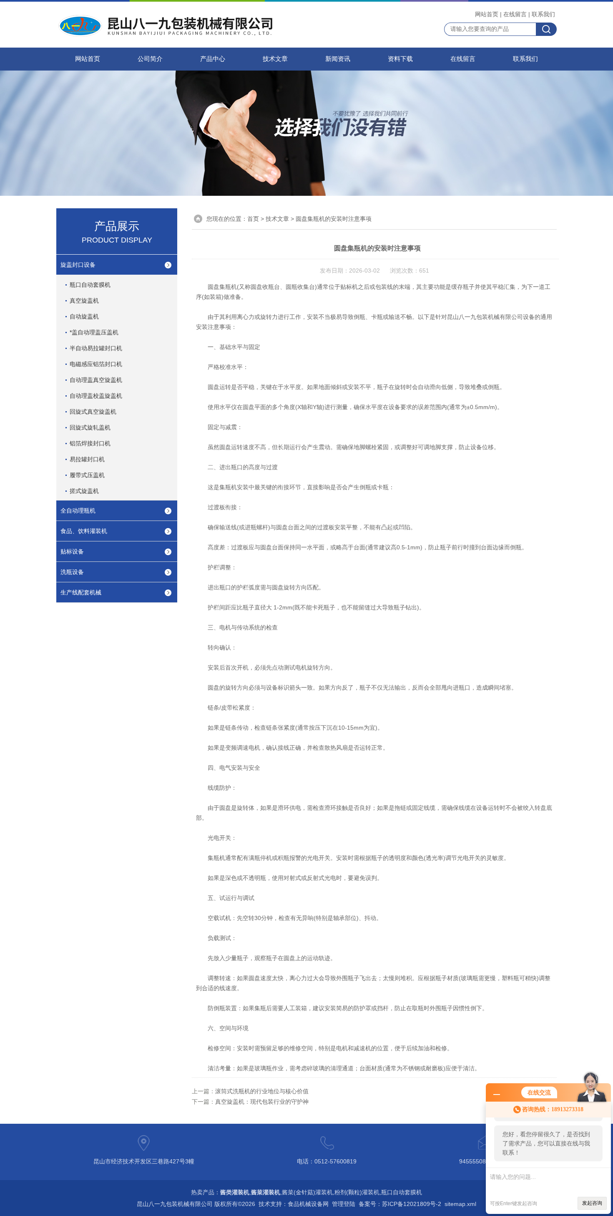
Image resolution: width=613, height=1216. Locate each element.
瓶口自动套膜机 (90, 284)
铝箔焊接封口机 (90, 443)
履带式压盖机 (87, 475)
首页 (253, 218)
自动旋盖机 (84, 316)
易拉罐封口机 (87, 459)
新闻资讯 (337, 59)
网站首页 (486, 14)
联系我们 (543, 14)
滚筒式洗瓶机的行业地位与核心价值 (262, 1091)
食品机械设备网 (308, 1204)
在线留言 (515, 14)
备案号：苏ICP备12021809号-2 (400, 1204)
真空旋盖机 (84, 300)
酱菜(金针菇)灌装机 (307, 1192)
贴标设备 (72, 551)
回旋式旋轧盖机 (90, 427)
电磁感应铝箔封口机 (96, 364)
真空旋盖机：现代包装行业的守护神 (262, 1101)
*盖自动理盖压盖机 (94, 332)
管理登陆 (343, 1204)
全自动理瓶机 (77, 510)
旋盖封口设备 (77, 264)
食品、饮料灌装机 (83, 531)
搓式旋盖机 (84, 491)
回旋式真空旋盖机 (93, 411)
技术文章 (275, 59)
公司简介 (150, 59)
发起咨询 (592, 1203)
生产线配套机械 (80, 592)
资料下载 (400, 59)
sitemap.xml (460, 1204)
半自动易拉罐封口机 (96, 348)
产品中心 (212, 59)
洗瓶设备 (72, 572)
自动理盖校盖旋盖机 (96, 395)
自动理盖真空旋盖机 (96, 380)
